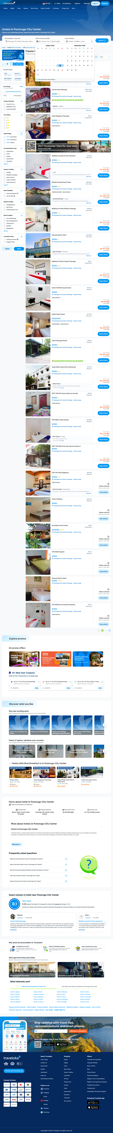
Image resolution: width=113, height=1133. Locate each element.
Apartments (67, 1091)
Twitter (45, 1104)
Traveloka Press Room (93, 1085)
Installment (44, 1072)
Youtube (45, 1100)
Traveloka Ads (91, 1088)
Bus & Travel (67, 1069)
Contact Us (44, 1063)
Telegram (46, 1108)
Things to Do (67, 1082)
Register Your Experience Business (97, 1082)
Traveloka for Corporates (94, 1059)
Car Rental (67, 1075)
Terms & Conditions (92, 1075)
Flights (66, 1063)
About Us (43, 1075)
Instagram (46, 1092)
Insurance (66, 1094)
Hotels (66, 1059)
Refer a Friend (91, 1066)
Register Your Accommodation (96, 1078)
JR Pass (66, 1078)
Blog (88, 1069)
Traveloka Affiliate (92, 1063)
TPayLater (67, 1098)
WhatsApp (46, 1112)
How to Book (44, 1059)
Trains (65, 1066)
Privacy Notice (91, 1072)
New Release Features (47, 1078)
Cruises (66, 1085)
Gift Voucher (67, 1101)
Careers (43, 1069)
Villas (65, 1088)
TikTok (45, 1096)
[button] (95, 3)
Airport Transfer (68, 1072)
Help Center (44, 1066)
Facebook (46, 1089)
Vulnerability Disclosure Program (96, 1091)
